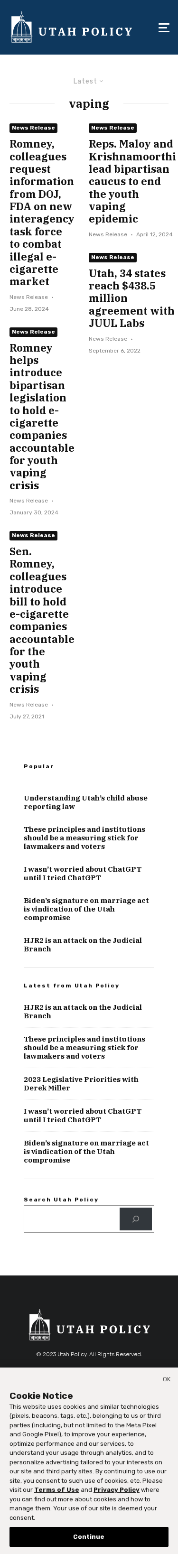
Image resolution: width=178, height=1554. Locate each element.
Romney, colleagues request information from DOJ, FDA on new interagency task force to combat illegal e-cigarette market (42, 213)
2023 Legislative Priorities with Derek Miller (81, 1083)
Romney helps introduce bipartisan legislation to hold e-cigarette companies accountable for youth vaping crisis (42, 417)
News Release (33, 127)
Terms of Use (56, 1489)
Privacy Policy (117, 1489)
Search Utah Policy (61, 1199)
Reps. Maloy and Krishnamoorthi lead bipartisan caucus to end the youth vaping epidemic (132, 181)
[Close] (166, 1380)
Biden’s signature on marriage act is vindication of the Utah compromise (86, 909)
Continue (88, 1536)
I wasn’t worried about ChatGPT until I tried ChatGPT (82, 873)
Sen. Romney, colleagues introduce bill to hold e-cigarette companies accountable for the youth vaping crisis (42, 620)
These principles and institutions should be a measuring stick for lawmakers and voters (84, 838)
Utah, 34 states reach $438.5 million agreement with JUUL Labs (132, 298)
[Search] (136, 1219)
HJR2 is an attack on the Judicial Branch (83, 944)
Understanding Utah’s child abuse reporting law (86, 802)
